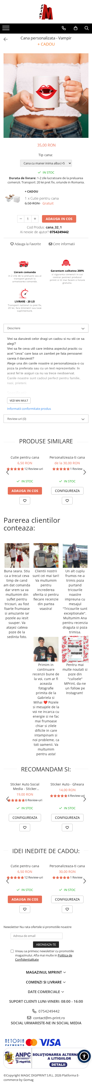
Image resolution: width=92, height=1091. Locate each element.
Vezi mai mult (19, 400)
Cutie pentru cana (25, 457)
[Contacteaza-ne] (64, 28)
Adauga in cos (59, 219)
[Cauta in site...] (86, 28)
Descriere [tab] (13, 328)
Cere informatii (63, 244)
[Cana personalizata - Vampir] (46, 95)
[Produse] (6, 29)
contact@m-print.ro (48, 1017)
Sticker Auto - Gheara (67, 784)
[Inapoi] (3, 39)
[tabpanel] (46, 95)
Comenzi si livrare (44, 982)
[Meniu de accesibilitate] (84, 1056)
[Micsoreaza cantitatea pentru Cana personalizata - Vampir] (20, 219)
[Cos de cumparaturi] (76, 28)
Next (84, 100)
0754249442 (49, 1011)
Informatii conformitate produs (29, 408)
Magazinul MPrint (44, 972)
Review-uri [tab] (16, 419)
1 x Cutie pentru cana (42, 198)
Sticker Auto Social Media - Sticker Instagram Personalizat (25, 786)
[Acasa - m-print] (46, 12)
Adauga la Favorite (27, 244)
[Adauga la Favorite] (24, 500)
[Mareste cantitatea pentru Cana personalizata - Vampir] (34, 219)
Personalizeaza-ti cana (67, 457)
